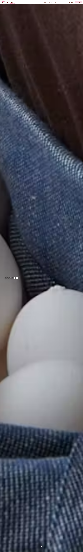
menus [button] (55, 2)
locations (51, 2)
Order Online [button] (78, 2)
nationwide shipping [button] (70, 2)
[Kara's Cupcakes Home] (8, 2)
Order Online (45, 2)
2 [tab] (41, 549)
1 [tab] (40, 549)
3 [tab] (42, 549)
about (59, 2)
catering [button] (63, 2)
